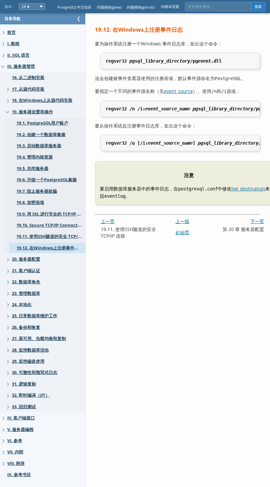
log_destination (248, 189)
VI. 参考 (14, 441)
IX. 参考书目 (19, 474)
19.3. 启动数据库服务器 (38, 146)
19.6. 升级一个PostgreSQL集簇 (46, 180)
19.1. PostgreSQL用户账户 (42, 123)
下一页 (257, 221)
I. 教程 (13, 43)
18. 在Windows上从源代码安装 (42, 100)
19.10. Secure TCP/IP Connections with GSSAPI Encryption (50, 225)
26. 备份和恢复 (26, 327)
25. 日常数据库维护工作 (34, 316)
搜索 (258, 7)
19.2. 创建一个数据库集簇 (41, 134)
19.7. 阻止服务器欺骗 (36, 191)
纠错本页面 (170, 6)
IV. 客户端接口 (21, 418)
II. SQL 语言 (18, 55)
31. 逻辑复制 (24, 384)
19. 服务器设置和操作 (32, 112)
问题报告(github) (140, 7)
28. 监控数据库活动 (30, 350)
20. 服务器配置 (26, 259)
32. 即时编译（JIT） (31, 395)
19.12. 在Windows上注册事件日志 (49, 248)
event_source (178, 91)
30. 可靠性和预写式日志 (34, 372)
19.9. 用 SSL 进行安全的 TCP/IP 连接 (50, 214)
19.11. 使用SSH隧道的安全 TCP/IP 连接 (50, 236)
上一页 (108, 221)
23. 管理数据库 (26, 293)
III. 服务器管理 (21, 66)
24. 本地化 (22, 304)
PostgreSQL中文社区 (74, 7)
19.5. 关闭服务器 (32, 168)
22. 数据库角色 (26, 282)
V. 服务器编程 (20, 429)
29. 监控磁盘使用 (28, 361)
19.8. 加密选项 (30, 202)
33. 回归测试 (24, 407)
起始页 (182, 232)
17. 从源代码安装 (28, 89)
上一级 (182, 221)
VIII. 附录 (16, 463)
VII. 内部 (15, 452)
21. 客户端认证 (26, 270)
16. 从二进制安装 (28, 77)
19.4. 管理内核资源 (34, 157)
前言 (11, 32)
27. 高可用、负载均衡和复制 (39, 338)
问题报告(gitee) (109, 7)
